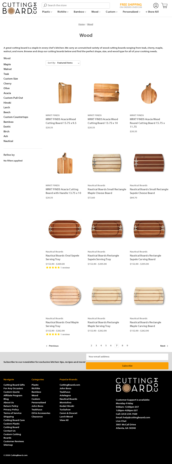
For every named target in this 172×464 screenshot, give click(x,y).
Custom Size (11, 79)
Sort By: (51, 63)
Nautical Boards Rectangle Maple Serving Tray (103, 324)
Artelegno (65, 395)
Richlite (62, 12)
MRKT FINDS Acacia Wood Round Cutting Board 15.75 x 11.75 (147, 123)
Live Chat (121, 421)
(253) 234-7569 (129, 414)
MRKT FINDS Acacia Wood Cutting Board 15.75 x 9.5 (61, 121)
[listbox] (68, 63)
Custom (111, 12)
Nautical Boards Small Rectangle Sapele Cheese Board (149, 191)
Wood (95, 12)
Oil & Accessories (41, 413)
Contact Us (9, 431)
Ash (6, 136)
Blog (6, 399)
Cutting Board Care (14, 420)
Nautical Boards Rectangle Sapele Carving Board (145, 258)
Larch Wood (66, 417)
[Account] (156, 5)
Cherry (7, 84)
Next (163, 346)
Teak (6, 74)
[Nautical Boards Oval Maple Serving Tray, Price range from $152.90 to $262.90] (65, 295)
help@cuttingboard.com (136, 417)
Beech (7, 112)
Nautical (8, 141)
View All (64, 420)
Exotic (7, 127)
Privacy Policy (11, 410)
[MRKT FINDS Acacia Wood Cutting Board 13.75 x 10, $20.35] (107, 93)
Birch (6, 132)
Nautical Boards (68, 399)
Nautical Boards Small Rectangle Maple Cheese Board (107, 191)
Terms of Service (13, 413)
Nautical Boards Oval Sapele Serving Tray (62, 258)
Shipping (9, 417)
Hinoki (7, 103)
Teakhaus (37, 410)
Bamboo (79, 12)
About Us (9, 402)
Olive (7, 88)
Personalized (131, 12)
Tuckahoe (65, 410)
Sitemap (8, 445)
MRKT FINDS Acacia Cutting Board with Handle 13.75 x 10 (63, 191)
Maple (7, 64)
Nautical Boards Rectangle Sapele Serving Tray (103, 258)
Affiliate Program (13, 395)
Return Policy (11, 406)
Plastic (46, 12)
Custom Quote (12, 392)
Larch (7, 107)
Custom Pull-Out (13, 98)
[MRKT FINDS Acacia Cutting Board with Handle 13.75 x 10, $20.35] (65, 162)
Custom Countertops (16, 117)
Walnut (8, 69)
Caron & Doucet (68, 413)
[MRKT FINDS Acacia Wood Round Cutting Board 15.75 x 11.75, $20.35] (149, 93)
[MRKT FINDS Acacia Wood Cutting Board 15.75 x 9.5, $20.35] (65, 93)
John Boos (37, 406)
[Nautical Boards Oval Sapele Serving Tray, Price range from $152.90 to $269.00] (65, 229)
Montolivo (65, 402)
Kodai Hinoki (67, 406)
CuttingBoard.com (70, 385)
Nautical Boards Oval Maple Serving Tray (62, 324)
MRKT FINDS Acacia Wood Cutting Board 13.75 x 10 (103, 121)
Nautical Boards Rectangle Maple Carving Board (145, 324)
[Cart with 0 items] (164, 5)
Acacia (7, 93)
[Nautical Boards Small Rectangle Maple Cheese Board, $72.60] (107, 162)
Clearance (37, 417)
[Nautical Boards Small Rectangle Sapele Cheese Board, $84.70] (149, 162)
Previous (53, 346)
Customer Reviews (14, 441)
